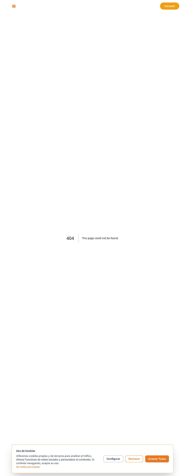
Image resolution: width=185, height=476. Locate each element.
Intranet (169, 6)
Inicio (50, 6)
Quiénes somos (84, 6)
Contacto (145, 6)
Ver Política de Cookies (28, 467)
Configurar (113, 458)
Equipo (103, 6)
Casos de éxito (121, 6)
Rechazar (134, 458)
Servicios (64, 6)
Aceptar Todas (157, 458)
